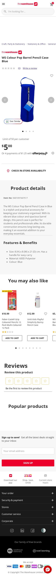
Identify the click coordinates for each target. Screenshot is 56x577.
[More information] (52, 153)
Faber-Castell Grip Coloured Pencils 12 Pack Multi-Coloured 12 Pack (11, 323)
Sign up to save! (11, 437)
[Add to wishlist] (51, 76)
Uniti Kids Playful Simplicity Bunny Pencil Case (35, 322)
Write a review (30, 68)
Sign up (28, 463)
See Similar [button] (15, 121)
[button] (9, 381)
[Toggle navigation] (3, 4)
